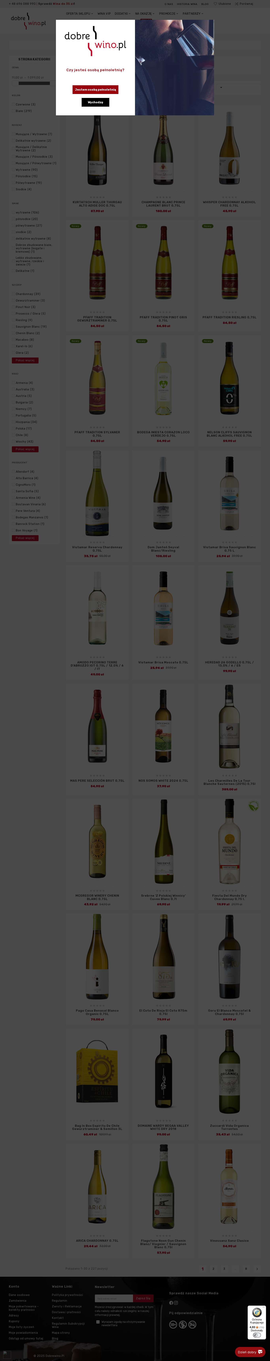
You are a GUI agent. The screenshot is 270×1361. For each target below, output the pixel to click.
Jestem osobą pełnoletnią (95, 89)
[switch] (257, 1335)
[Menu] (263, 1308)
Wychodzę (95, 102)
